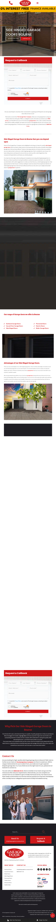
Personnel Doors (8, 878)
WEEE (3, 916)
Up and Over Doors (8, 871)
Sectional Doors (8, 869)
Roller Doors (7, 873)
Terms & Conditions (20, 916)
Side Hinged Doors (12, 328)
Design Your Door (13, 38)
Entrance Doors (8, 882)
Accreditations (43, 874)
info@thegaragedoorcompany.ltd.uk (15, 841)
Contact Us (26, 38)
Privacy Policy (18, 88)
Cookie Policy (7, 916)
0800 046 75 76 (20, 871)
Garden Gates (7, 884)
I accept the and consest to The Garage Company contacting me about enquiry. (27, 89)
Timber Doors (7, 880)
